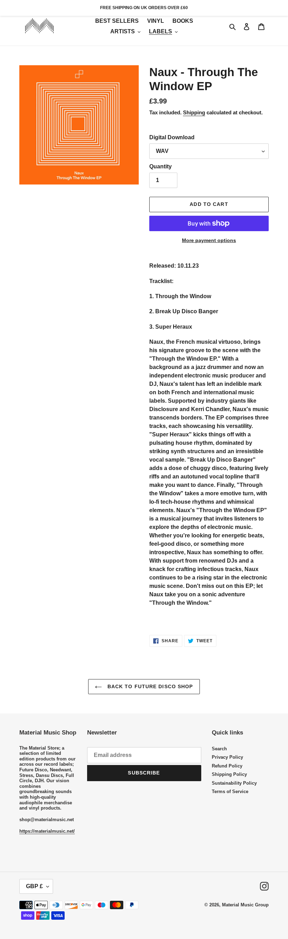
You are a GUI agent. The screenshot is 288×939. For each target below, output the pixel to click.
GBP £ (34, 886)
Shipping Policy (229, 774)
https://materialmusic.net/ (47, 831)
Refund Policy (227, 766)
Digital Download (172, 137)
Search (219, 748)
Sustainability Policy (234, 783)
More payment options (209, 240)
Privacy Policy (227, 757)
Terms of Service (230, 791)
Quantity (160, 166)
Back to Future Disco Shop (149, 686)
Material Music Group (245, 904)
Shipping (194, 112)
